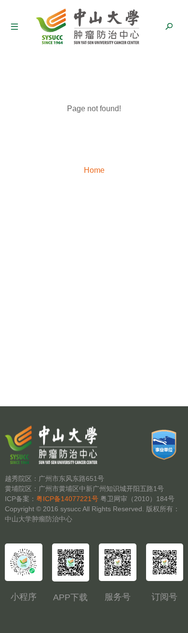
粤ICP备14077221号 (67, 499)
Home (94, 170)
